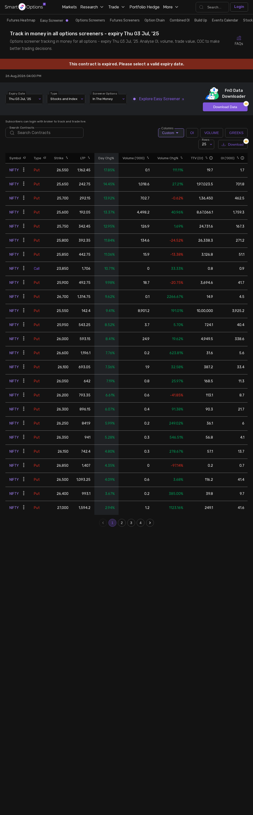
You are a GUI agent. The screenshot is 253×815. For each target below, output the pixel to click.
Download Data (225, 107)
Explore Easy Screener (159, 99)
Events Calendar (225, 20)
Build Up (200, 20)
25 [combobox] (204, 144)
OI (192, 133)
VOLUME (211, 133)
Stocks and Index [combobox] (63, 99)
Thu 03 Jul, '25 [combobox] (20, 99)
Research (89, 7)
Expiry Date (17, 93)
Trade (113, 7)
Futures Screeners (125, 20)
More (168, 7)
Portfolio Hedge (144, 7)
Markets (69, 7)
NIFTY (14, 170)
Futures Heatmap (21, 20)
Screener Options (105, 93)
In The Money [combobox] (103, 99)
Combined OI (180, 20)
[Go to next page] (150, 523)
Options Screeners (90, 20)
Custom (167, 131)
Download (236, 144)
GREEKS (236, 133)
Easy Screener (51, 21)
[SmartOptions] (25, 7)
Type (54, 93)
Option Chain (155, 20)
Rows (205, 139)
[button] (23, 158)
